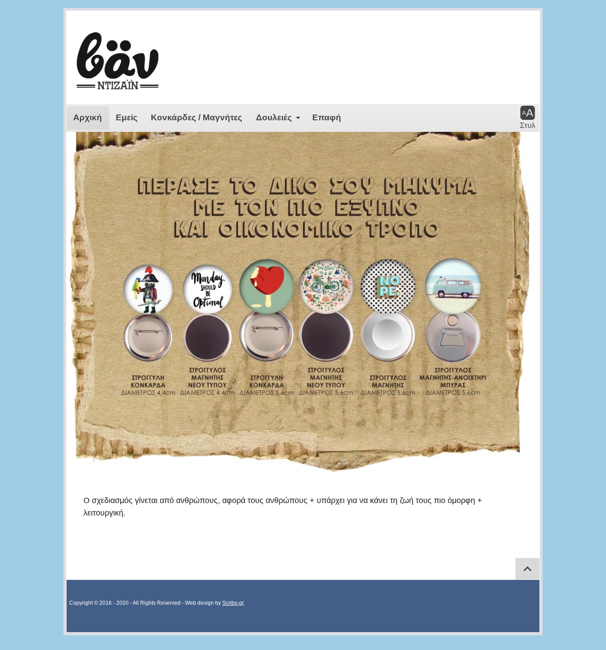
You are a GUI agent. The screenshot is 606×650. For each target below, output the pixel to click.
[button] (527, 117)
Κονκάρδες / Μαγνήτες (196, 117)
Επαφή (326, 117)
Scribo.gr (233, 603)
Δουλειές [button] (274, 117)
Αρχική (87, 117)
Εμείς (127, 117)
